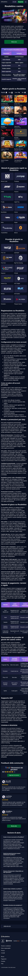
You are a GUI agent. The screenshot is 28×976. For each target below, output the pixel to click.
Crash (16, 92)
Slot (23, 92)
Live (10, 92)
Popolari (3, 92)
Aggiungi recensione (14, 775)
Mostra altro (14, 826)
